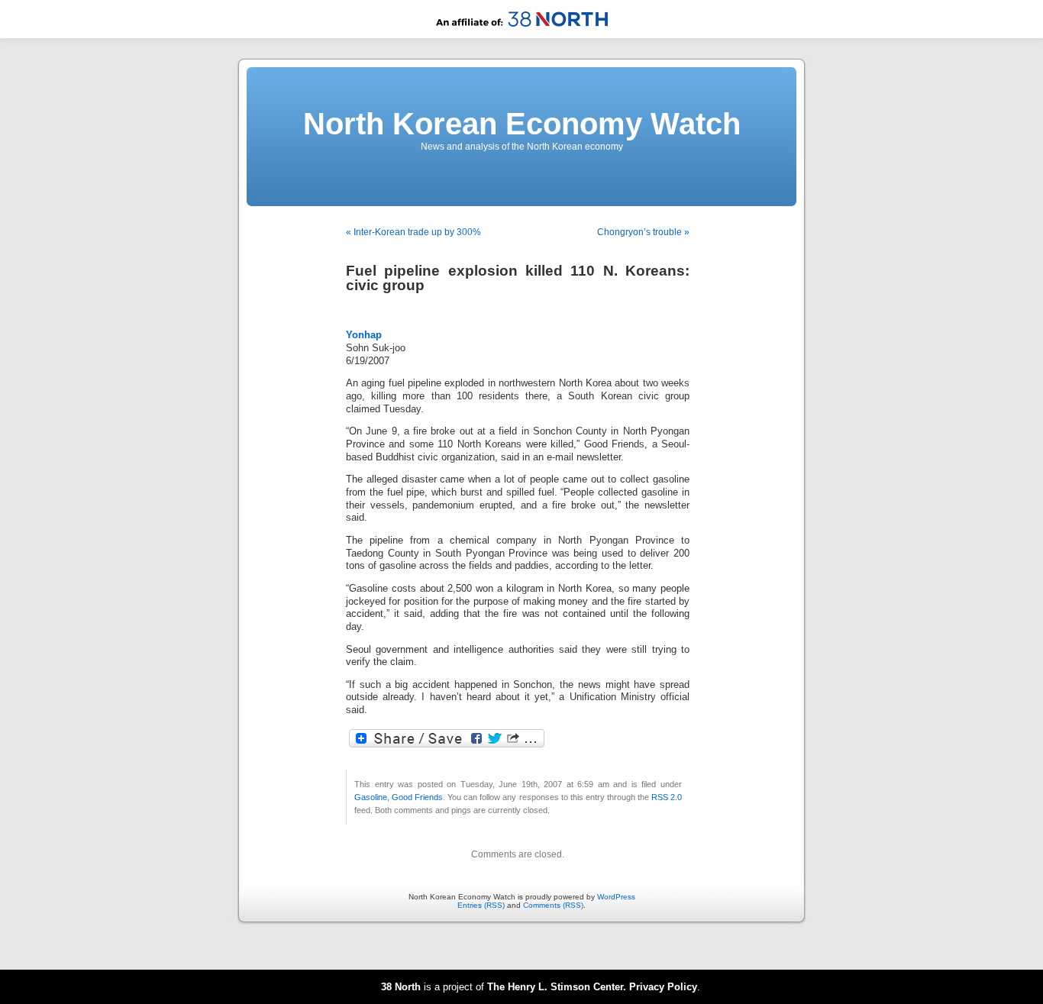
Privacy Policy (663, 987)
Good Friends (417, 797)
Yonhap (364, 335)
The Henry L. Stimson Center (555, 987)
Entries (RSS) (481, 905)
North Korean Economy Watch (522, 123)
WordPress (616, 897)
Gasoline (370, 797)
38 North (401, 987)
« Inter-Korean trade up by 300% (413, 232)
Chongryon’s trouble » (643, 232)
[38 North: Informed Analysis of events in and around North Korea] (522, 35)
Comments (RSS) (553, 905)
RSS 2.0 (666, 797)
